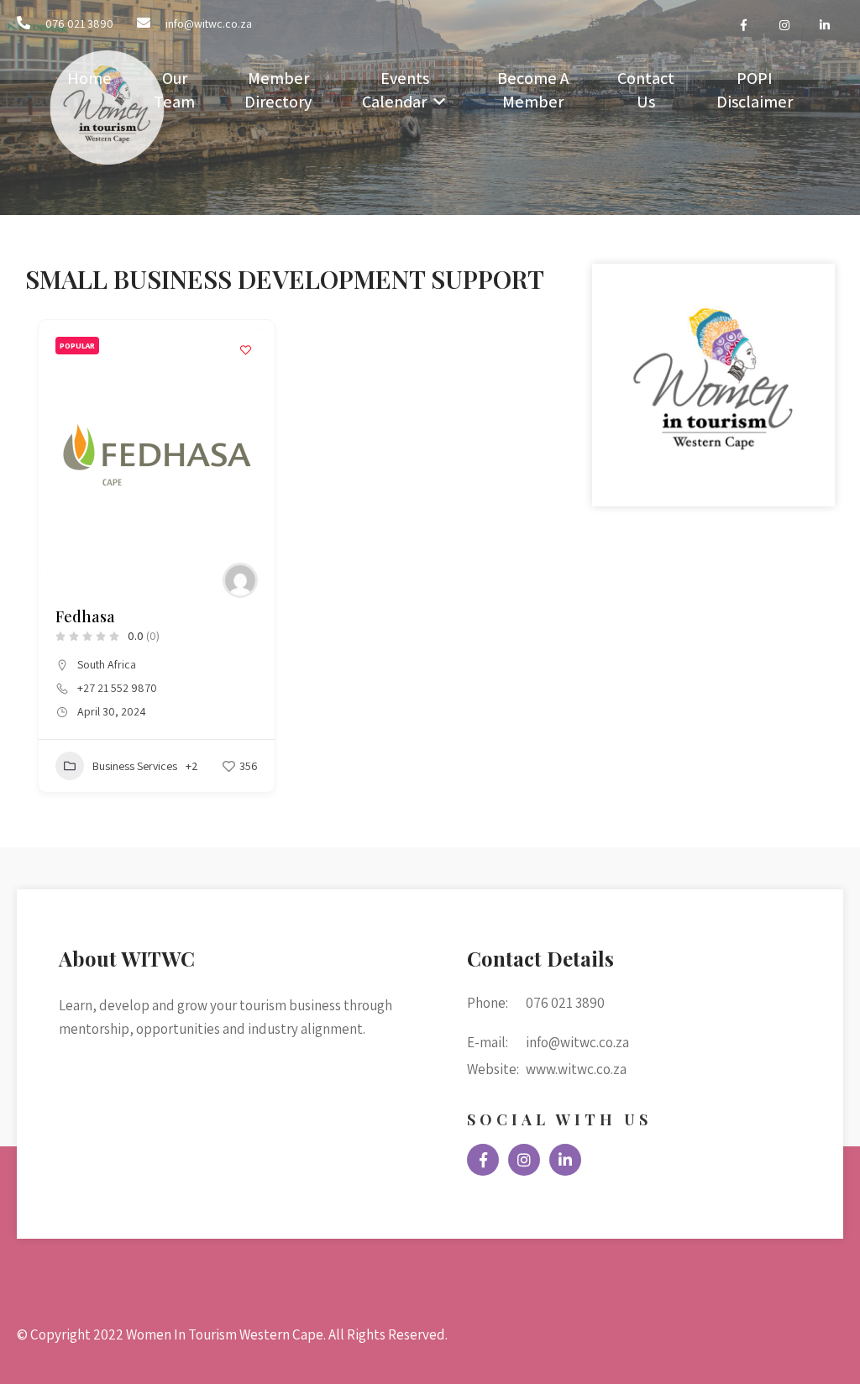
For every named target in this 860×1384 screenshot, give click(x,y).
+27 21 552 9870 (117, 687)
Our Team (174, 90)
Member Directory (278, 90)
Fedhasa (85, 616)
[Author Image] (240, 580)
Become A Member (533, 90)
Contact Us (645, 90)
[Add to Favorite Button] (245, 349)
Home (89, 78)
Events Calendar (395, 90)
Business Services (134, 765)
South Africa (106, 664)
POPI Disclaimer (754, 90)
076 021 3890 (79, 23)
